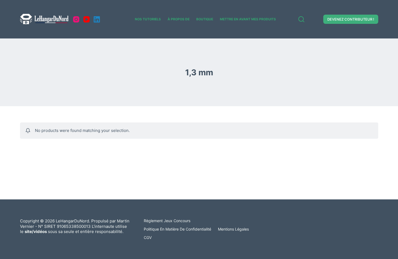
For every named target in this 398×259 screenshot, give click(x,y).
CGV (148, 237)
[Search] (301, 19)
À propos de (179, 19)
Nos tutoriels (148, 19)
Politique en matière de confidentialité (177, 229)
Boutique (204, 19)
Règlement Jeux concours (167, 220)
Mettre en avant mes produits (248, 19)
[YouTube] (86, 19)
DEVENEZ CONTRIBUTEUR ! (350, 19)
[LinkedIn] (97, 19)
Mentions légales (233, 229)
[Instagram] (76, 19)
